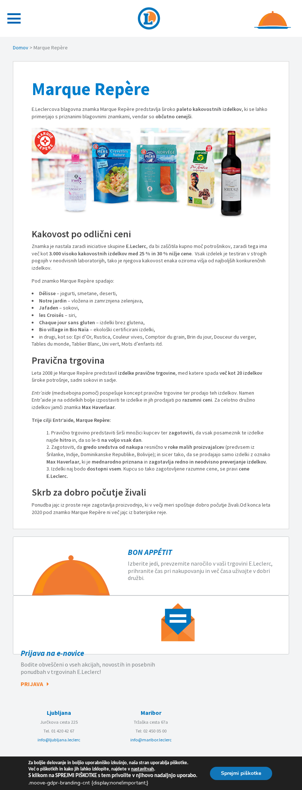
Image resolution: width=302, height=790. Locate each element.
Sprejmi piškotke (241, 772)
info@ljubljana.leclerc (59, 739)
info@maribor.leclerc (151, 739)
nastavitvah (142, 769)
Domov (20, 47)
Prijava (32, 684)
